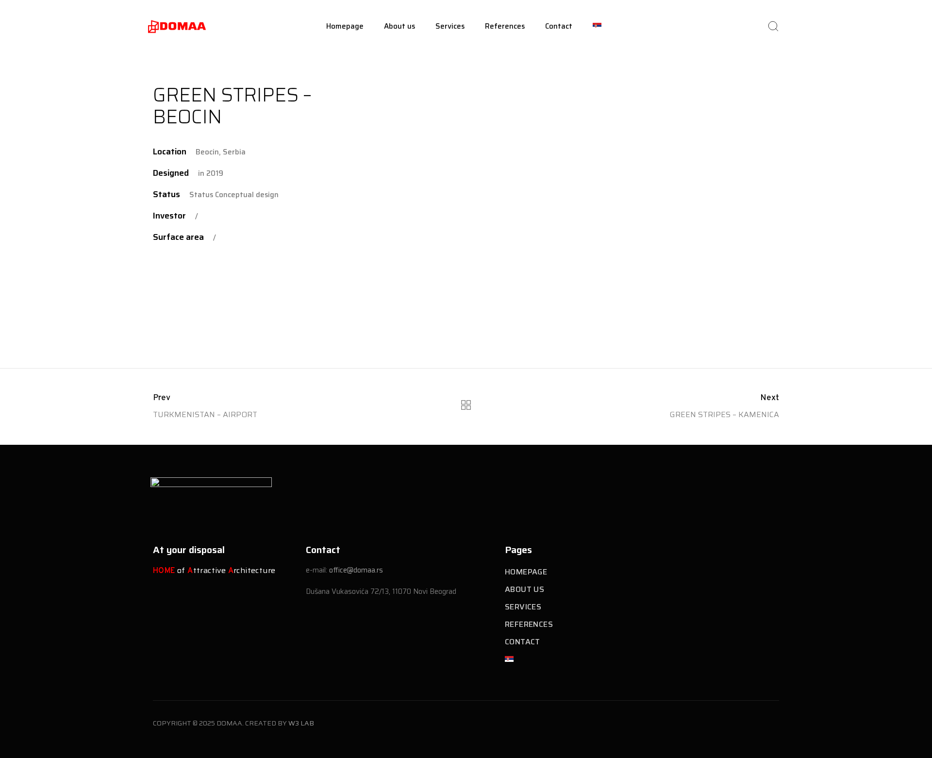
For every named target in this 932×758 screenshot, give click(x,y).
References (505, 26)
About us (399, 26)
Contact (558, 26)
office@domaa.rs (356, 570)
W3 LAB (301, 723)
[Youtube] (781, 500)
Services (450, 26)
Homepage (345, 26)
